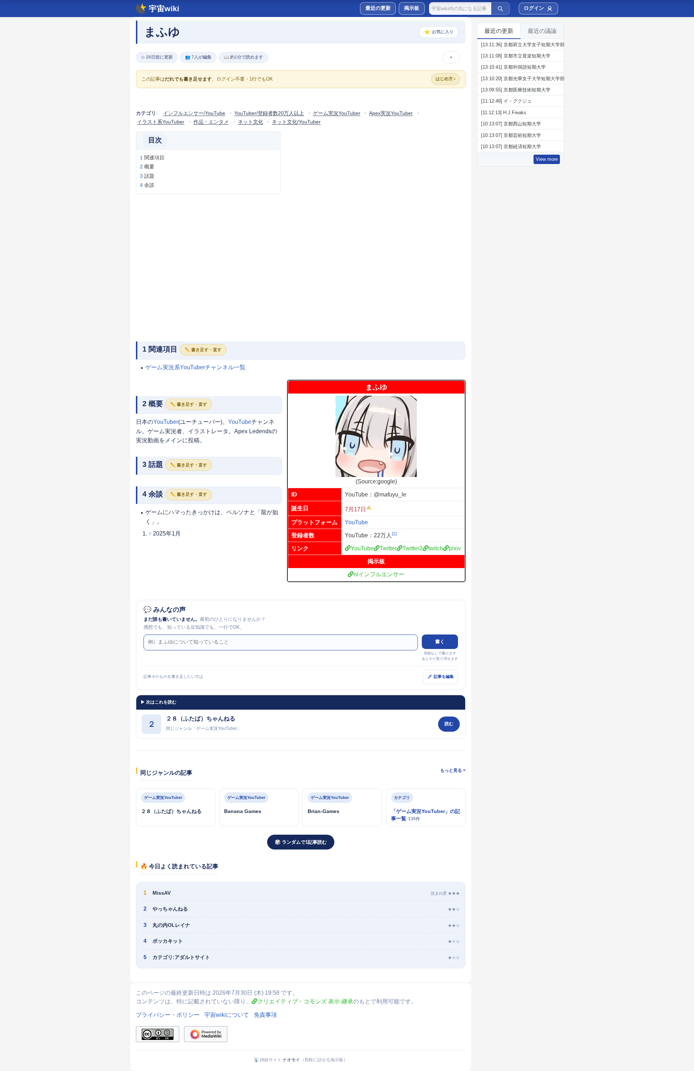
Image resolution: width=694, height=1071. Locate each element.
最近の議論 (542, 31)
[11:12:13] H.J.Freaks (503, 112)
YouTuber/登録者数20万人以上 (269, 113)
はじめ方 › (445, 78)
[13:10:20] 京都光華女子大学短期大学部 (523, 78)
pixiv (455, 548)
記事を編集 (444, 676)
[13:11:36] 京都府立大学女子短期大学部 (523, 44)
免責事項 (265, 1015)
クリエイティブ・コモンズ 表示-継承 (305, 1001)
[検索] (500, 8)
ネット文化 (250, 122)
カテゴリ (146, 113)
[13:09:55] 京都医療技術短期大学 (516, 90)
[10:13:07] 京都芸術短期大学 (511, 135)
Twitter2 (412, 548)
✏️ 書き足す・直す (203, 349)
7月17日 (355, 509)
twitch (435, 548)
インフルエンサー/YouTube (194, 113)
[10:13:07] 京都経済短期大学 (511, 146)
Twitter (388, 548)
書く (440, 641)
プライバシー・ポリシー (168, 1015)
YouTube (356, 522)
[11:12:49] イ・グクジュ (506, 101)
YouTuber (165, 422)
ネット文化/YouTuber (296, 122)
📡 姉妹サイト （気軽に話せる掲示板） (301, 1060)
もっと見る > (453, 770)
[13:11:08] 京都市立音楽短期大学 (516, 56)
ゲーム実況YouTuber (336, 113)
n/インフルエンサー (379, 574)
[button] (411, 8)
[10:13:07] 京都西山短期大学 (511, 123)
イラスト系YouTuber (160, 122)
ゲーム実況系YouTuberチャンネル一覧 (195, 367)
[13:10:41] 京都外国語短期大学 (513, 67)
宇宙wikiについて (226, 1015)
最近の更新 (498, 31)
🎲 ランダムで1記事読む (301, 842)
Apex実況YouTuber (391, 113)
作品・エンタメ (211, 122)
